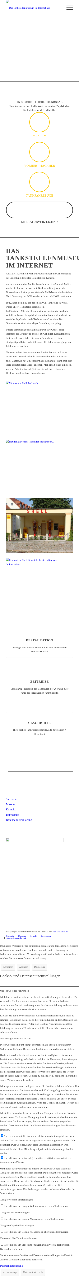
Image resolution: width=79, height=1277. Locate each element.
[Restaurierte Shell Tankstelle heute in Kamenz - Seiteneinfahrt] (39, 564)
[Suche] (59, 8)
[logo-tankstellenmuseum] (33, 8)
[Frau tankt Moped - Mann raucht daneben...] (39, 441)
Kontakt (11, 809)
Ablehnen (23, 967)
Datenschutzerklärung (19, 819)
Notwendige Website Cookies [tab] (15, 1038)
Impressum (12, 814)
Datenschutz (39, 967)
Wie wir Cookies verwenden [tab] (14, 990)
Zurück (8, 48)
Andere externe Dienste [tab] (12, 1162)
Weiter (70, 48)
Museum (11, 804)
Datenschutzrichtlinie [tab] (11, 1249)
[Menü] (68, 8)
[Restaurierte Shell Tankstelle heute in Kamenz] (39, 551)
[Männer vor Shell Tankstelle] (39, 383)
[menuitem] (59, 8)
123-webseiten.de (60, 931)
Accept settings (10, 1272)
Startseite (11, 799)
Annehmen (8, 967)
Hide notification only (33, 1272)
